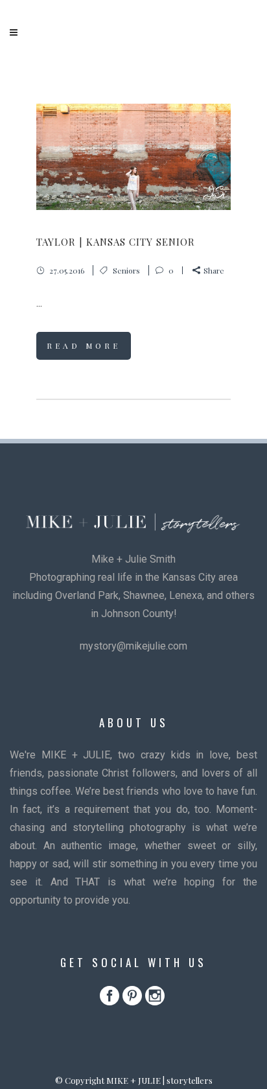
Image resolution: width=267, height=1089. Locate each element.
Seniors (126, 270)
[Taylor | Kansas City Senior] (133, 157)
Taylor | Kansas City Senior (115, 241)
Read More (84, 345)
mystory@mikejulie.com (133, 646)
